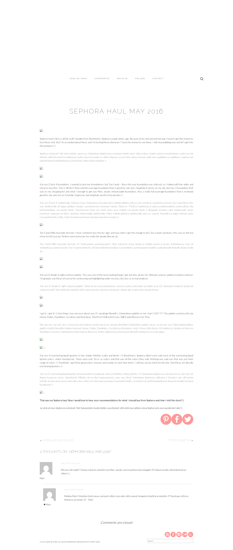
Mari (42, 478)
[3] (42, 176)
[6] (42, 266)
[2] (42, 168)
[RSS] (167, 534)
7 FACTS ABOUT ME (181, 440)
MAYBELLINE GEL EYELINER (56, 440)
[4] (42, 224)
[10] (42, 347)
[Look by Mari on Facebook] (173, 534)
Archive (122, 78)
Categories (102, 78)
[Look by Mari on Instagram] (179, 534)
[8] (42, 305)
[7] (42, 297)
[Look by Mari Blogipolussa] (190, 534)
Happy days (95, 542)
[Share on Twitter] (187, 420)
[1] (42, 130)
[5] (42, 258)
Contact (158, 78)
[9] (42, 339)
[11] (42, 392)
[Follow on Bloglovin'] (184, 534)
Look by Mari (78, 78)
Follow (140, 78)
